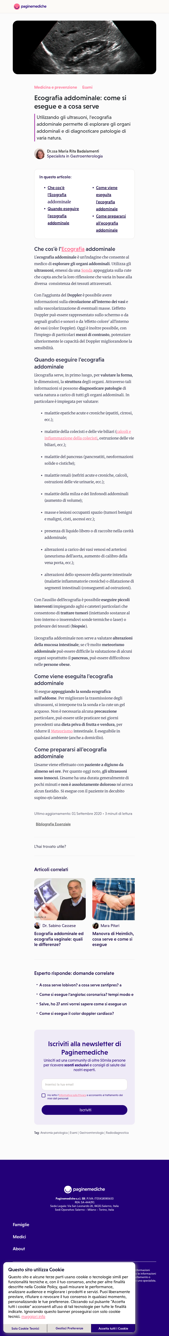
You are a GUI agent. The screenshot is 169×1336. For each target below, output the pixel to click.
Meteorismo (62, 731)
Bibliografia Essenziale (53, 824)
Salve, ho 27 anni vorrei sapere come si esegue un (83, 1004)
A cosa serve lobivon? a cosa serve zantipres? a (80, 985)
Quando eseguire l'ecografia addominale (63, 215)
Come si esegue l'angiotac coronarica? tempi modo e (86, 994)
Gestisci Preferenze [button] (69, 1328)
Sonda (87, 270)
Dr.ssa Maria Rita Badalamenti (73, 151)
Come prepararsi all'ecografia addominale (111, 223)
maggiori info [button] (33, 1316)
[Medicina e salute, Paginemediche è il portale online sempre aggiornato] (30, 7)
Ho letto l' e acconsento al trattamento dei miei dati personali (85, 1097)
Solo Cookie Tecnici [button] (25, 1328)
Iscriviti (85, 1110)
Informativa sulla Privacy (72, 1095)
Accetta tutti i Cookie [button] (113, 1328)
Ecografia (57, 194)
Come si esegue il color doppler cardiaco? (76, 1013)
